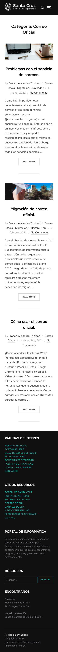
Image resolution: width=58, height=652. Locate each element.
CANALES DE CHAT (15, 506)
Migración (23, 88)
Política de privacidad (16, 634)
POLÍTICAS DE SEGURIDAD (19, 460)
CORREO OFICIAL (14, 503)
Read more (31, 161)
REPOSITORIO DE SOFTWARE (21, 514)
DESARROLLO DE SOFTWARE (20, 452)
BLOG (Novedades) (15, 456)
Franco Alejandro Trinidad (24, 83)
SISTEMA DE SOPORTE (17, 499)
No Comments (38, 92)
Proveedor (37, 88)
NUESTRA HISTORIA (16, 445)
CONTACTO (11, 471)
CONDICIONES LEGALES (18, 467)
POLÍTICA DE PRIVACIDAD (19, 463)
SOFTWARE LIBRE (14, 449)
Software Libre (38, 228)
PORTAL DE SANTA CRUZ (18, 492)
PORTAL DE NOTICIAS (17, 496)
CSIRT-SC (10, 517)
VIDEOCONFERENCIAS (17, 510)
